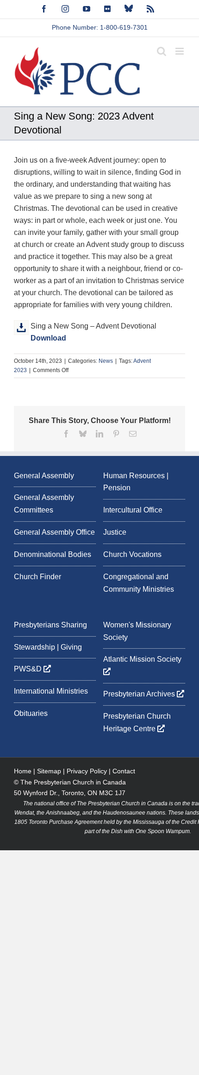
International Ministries (51, 691)
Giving (71, 647)
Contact (123, 771)
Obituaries (31, 713)
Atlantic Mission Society (143, 659)
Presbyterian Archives (140, 694)
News (106, 361)
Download (48, 338)
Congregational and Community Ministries (138, 583)
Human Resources (134, 476)
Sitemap (49, 771)
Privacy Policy (87, 771)
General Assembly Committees (44, 503)
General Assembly (44, 476)
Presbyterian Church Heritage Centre (137, 722)
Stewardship (34, 647)
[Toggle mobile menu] (180, 51)
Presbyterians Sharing (50, 625)
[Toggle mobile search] (161, 51)
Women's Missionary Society (137, 631)
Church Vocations (132, 554)
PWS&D (29, 669)
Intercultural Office (132, 510)
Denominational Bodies (52, 554)
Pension (117, 488)
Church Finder (37, 577)
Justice (114, 532)
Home (22, 771)
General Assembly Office (54, 532)
